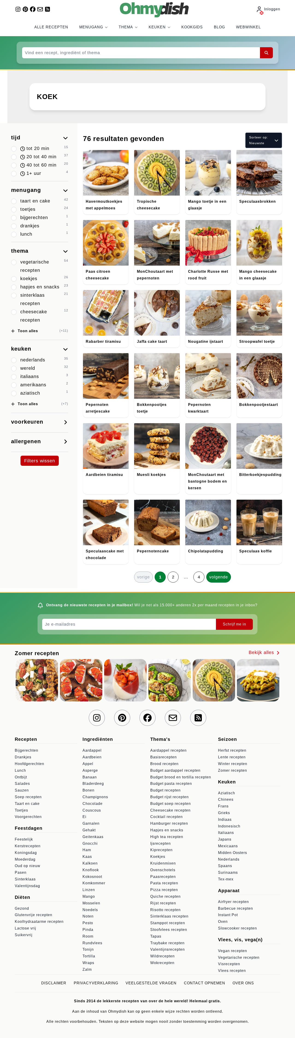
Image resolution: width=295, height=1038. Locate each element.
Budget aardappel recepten (175, 770)
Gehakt (89, 830)
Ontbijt (21, 777)
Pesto (88, 923)
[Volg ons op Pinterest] (25, 9)
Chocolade (93, 804)
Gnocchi (90, 843)
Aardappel (92, 750)
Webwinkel (248, 27)
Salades (22, 784)
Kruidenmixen (163, 863)
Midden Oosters (232, 853)
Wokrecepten (162, 963)
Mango (89, 896)
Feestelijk (24, 839)
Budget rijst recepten (169, 797)
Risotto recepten (165, 910)
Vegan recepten (232, 951)
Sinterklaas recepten (169, 916)
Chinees (225, 799)
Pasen (21, 872)
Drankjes (23, 757)
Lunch (20, 770)
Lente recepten (232, 757)
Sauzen (22, 790)
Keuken (157, 27)
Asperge (90, 770)
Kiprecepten (161, 850)
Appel (88, 764)
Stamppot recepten (167, 923)
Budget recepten (165, 790)
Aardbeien (92, 757)
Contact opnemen (204, 983)
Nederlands (228, 859)
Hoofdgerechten (29, 764)
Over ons (243, 983)
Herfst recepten (232, 750)
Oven (223, 922)
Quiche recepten (165, 896)
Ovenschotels (162, 870)
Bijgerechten (26, 750)
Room (88, 936)
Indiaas (225, 819)
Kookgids (192, 27)
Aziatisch (226, 793)
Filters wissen (39, 460)
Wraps (88, 963)
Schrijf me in (234, 624)
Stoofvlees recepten (168, 930)
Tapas (155, 936)
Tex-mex (225, 879)
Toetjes (21, 810)
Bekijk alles (262, 652)
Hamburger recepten (169, 823)
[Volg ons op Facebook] (33, 9)
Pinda (88, 930)
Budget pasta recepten (171, 784)
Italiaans (226, 833)
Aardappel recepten (168, 750)
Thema (126, 27)
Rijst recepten (163, 903)
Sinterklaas (25, 879)
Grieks (224, 813)
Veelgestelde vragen (151, 983)
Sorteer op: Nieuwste (258, 140)
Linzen (89, 890)
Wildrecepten (162, 956)
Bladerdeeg (93, 784)
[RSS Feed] (47, 9)
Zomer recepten (232, 770)
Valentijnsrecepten (167, 949)
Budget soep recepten (170, 804)
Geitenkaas (93, 837)
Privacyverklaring (96, 983)
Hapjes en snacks (166, 830)
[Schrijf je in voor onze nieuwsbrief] (40, 9)
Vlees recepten (232, 971)
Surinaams (228, 872)
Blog (219, 27)
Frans (223, 806)
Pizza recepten (164, 890)
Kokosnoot (92, 877)
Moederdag (25, 859)
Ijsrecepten (160, 843)
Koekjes (157, 857)
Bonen (88, 790)
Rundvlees (92, 943)
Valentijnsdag (27, 886)
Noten (88, 916)
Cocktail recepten (166, 817)
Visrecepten (229, 964)
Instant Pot (228, 915)
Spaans (225, 866)
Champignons (95, 797)
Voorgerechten (28, 817)
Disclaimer (53, 983)
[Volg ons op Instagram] (18, 9)
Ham (87, 850)
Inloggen (272, 9)
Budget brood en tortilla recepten (180, 777)
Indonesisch (229, 826)
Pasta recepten (164, 883)
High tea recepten (166, 837)
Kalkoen (90, 863)
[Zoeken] (266, 52)
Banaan (90, 777)
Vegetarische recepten (239, 957)
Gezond (22, 908)
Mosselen (91, 903)
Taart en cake (27, 804)
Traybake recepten (167, 943)
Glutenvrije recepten (33, 915)
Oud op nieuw (27, 866)
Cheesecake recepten (170, 810)
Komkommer (94, 883)
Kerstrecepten (28, 846)
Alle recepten (51, 27)
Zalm (87, 969)
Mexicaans (228, 846)
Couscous (92, 810)
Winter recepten (232, 764)
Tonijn (88, 949)
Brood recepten (164, 764)
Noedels (90, 910)
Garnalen (91, 823)
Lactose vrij (25, 928)
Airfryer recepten (233, 902)
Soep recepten (28, 797)
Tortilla (89, 956)
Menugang (91, 27)
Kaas (87, 857)
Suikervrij (23, 935)
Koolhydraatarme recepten (39, 922)
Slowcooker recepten (237, 928)
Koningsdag (26, 853)
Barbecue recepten (235, 908)
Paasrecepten (163, 877)
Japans (224, 839)
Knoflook (91, 870)
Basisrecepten (163, 757)
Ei (84, 817)
